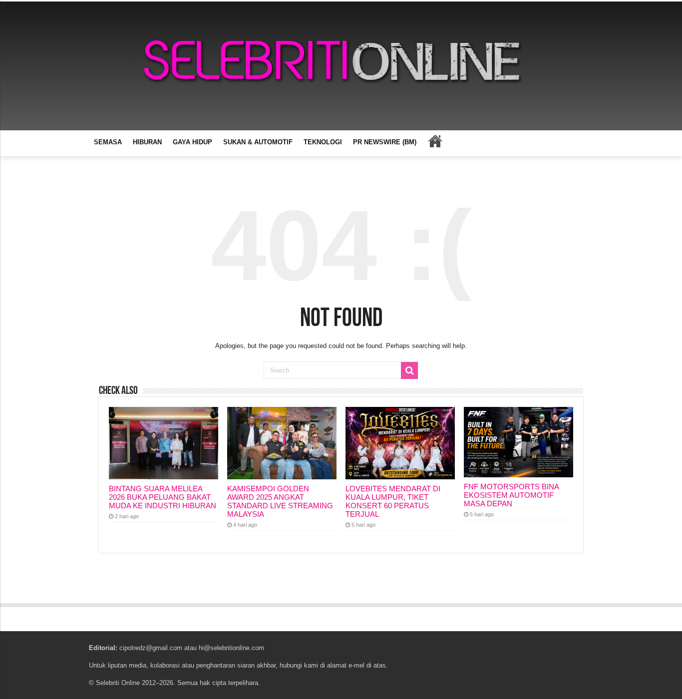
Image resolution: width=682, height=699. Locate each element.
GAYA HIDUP (192, 142)
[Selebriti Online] (341, 65)
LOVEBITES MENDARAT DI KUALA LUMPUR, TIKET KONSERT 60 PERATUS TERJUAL (392, 501)
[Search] (409, 370)
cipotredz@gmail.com (150, 648)
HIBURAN (147, 142)
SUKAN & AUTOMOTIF (258, 142)
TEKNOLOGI (323, 142)
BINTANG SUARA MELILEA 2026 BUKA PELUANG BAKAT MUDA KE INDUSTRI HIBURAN (162, 497)
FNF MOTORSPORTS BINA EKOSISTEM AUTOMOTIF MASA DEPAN (511, 495)
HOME (435, 140)
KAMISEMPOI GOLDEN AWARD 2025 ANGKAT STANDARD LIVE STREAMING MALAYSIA (280, 501)
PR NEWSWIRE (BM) (384, 142)
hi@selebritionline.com (231, 648)
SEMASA (108, 142)
